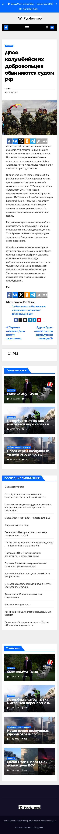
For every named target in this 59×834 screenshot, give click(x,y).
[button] (47, 27)
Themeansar (51, 821)
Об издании (38, 828)
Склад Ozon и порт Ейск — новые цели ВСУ (27, 518)
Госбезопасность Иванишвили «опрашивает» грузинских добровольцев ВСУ (29, 310)
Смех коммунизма (22, 394)
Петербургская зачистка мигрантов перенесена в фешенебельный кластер (29, 424)
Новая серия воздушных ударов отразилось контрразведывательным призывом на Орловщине (28, 507)
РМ (9, 88)
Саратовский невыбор (16, 525)
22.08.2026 (14, 677)
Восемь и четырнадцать (17, 604)
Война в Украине (14, 447)
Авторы (28, 828)
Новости (9, 46)
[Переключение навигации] (27, 27)
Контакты (19, 828)
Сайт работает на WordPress (15, 821)
